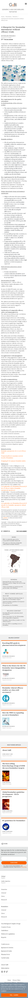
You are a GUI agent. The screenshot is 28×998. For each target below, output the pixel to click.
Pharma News (5, 954)
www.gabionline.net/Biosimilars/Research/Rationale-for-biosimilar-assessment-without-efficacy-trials (14, 505)
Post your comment (8, 39)
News (3, 896)
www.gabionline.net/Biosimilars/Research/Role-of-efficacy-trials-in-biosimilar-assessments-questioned (14, 488)
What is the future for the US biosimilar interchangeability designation (13, 617)
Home (2, 16)
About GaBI (6, 596)
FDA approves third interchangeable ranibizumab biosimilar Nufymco (12, 543)
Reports (3, 937)
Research (15, 16)
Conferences (5, 944)
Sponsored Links (6, 951)
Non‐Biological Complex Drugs (10, 923)
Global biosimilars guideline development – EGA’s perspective (13, 794)
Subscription (5, 968)
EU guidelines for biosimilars (10, 605)
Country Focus (5, 927)
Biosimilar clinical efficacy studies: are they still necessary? (12, 690)
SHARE (5, 843)
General (3, 893)
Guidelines (4, 930)
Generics (4, 889)
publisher (5, 517)
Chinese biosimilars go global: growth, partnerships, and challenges (13, 587)
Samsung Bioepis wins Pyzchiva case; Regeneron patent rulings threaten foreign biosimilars (14, 583)
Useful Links (5, 958)
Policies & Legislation (8, 934)
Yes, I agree (14, 995)
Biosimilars (8, 16)
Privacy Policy (23, 867)
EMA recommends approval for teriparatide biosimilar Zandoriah (11, 540)
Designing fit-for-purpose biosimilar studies (13, 461)
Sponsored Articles (7, 947)
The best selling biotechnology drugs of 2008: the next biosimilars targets (13, 598)
